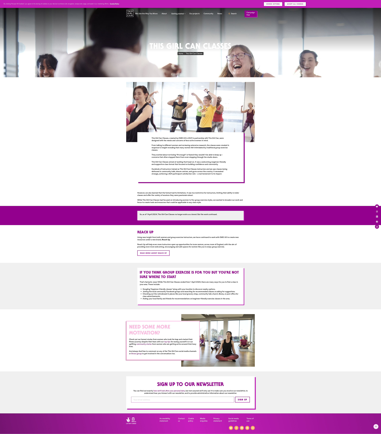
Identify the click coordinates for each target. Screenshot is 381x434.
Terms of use (250, 419)
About (164, 13)
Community (208, 13)
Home (180, 53)
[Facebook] (377, 222)
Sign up (242, 399)
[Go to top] (376, 426)
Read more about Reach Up (153, 253)
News (219, 13)
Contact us (181, 419)
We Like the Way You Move (146, 13)
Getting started (177, 13)
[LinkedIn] (377, 216)
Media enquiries (203, 419)
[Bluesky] (377, 206)
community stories (144, 344)
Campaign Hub (250, 13)
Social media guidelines (233, 419)
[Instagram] (377, 227)
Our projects (194, 13)
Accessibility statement (165, 419)
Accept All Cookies (295, 4)
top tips (167, 341)
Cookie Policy (114, 4)
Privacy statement (217, 419)
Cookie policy (191, 419)
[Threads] (377, 211)
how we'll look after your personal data (169, 391)
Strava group (136, 353)
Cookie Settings (273, 4)
